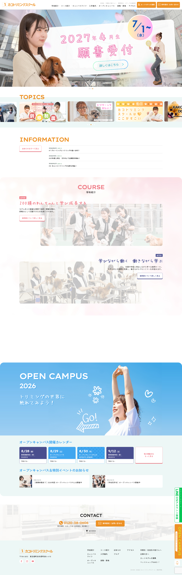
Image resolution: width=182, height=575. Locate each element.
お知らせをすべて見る (30, 148)
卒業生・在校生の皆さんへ (151, 550)
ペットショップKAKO (148, 562)
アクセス (132, 6)
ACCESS (92, 531)
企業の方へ (144, 554)
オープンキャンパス (107, 6)
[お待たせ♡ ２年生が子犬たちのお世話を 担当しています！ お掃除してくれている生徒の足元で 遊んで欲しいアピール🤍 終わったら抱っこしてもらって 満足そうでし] (166, 339)
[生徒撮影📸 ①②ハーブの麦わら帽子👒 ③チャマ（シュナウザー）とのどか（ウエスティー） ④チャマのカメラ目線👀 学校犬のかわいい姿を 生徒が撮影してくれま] (106, 339)
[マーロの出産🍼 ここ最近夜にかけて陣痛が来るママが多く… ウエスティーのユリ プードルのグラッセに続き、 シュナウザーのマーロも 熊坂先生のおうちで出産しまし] (15, 339)
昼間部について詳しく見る (32, 218)
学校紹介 (55, 6)
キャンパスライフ (79, 6)
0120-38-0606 (76, 523)
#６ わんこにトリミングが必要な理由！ (63, 166)
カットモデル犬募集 (148, 558)
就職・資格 (121, 6)
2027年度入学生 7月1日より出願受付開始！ (64, 158)
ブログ (116, 554)
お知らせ (117, 550)
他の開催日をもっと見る (149, 455)
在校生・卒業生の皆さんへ (108, 3)
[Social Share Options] (2, 352)
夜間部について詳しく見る (150, 276)
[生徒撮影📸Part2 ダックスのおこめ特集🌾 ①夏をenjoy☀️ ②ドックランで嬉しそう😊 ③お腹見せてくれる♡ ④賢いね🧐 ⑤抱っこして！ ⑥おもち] (75, 339)
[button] (89, 88)
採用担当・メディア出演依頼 (127, 3)
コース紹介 (65, 6)
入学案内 (92, 6)
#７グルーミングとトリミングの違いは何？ (64, 150)
